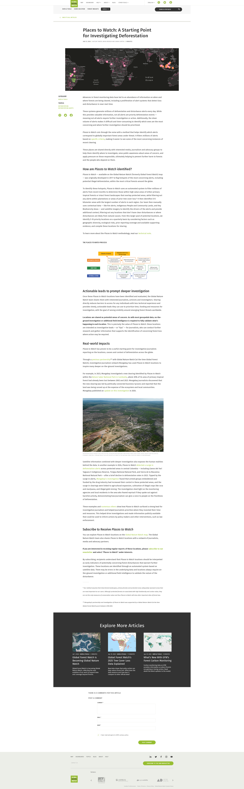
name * (99, 725)
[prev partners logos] (91, 780)
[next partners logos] (173, 780)
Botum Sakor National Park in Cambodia (109, 377)
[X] (65, 115)
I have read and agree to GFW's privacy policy (114, 735)
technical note (144, 233)
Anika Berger (107, 41)
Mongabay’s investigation (107, 479)
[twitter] (156, 757)
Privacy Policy (150, 786)
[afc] (101, 780)
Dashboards (80, 757)
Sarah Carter (119, 41)
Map (82, 2)
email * (99, 717)
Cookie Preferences (130, 786)
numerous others (108, 506)
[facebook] (71, 115)
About (106, 2)
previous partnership (101, 359)
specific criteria (98, 139)
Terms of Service (141, 786)
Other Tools (122, 2)
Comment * (100, 702)
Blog (114, 2)
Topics (88, 757)
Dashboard (90, 2)
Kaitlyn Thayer (97, 41)
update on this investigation (116, 391)
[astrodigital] (162, 780)
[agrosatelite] (142, 780)
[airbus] (122, 780)
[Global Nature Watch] (74, 779)
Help (98, 2)
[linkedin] (150, 757)
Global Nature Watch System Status (164, 786)
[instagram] (60, 115)
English (150, 2)
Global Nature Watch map (136, 535)
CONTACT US (74, 763)
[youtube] (171, 757)
